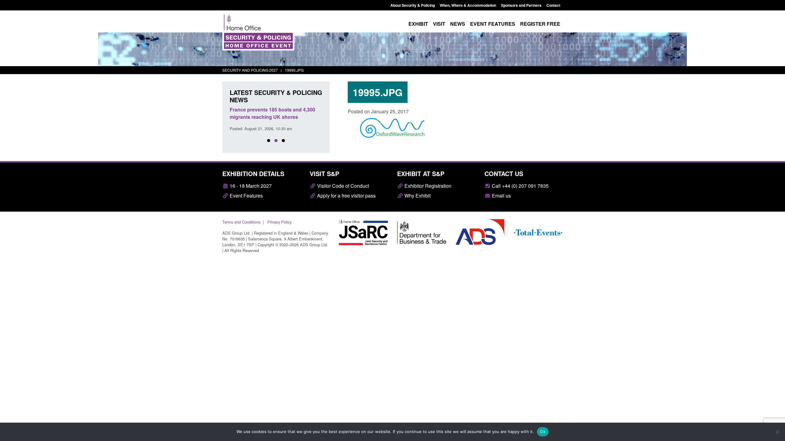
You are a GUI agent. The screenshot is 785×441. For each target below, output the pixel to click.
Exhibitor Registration (427, 185)
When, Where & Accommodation (468, 5)
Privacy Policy (279, 222)
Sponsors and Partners (521, 5)
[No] (777, 432)
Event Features (245, 195)
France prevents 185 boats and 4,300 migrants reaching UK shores (272, 113)
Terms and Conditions (241, 222)
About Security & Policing (412, 5)
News (457, 23)
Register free (540, 23)
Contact (553, 5)
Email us (501, 195)
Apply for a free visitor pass (346, 195)
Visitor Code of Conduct (342, 185)
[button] (268, 141)
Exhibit (418, 23)
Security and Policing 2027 (250, 70)
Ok (543, 431)
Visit (439, 23)
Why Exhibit (417, 195)
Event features (492, 23)
